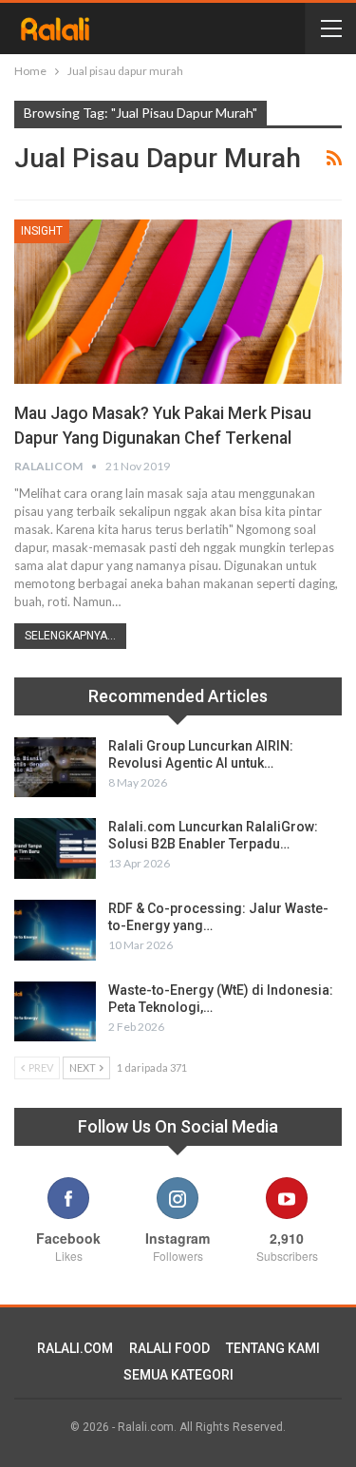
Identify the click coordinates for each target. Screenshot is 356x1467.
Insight (42, 231)
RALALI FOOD (169, 1348)
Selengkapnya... (70, 635)
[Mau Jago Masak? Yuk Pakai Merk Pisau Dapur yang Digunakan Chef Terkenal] (178, 301)
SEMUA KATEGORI (178, 1374)
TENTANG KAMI (273, 1348)
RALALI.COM (75, 1348)
